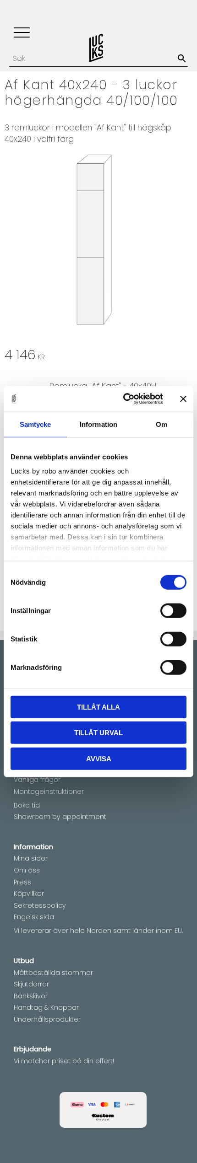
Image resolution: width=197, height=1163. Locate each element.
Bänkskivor (31, 996)
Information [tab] (98, 424)
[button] (22, 33)
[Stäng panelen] (183, 399)
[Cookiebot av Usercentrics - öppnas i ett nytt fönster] (124, 399)
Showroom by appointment (60, 816)
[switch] (173, 610)
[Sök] (182, 58)
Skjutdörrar (31, 984)
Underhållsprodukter (47, 1019)
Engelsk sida (34, 916)
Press (22, 882)
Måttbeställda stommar (53, 972)
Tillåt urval (98, 733)
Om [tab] (161, 424)
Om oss (27, 870)
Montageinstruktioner (49, 791)
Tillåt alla (98, 707)
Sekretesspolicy (40, 905)
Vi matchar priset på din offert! (64, 1061)
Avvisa (98, 758)
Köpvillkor (29, 893)
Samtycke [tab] (35, 424)
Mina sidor (31, 858)
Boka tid (27, 805)
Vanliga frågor (37, 779)
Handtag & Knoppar (46, 1007)
